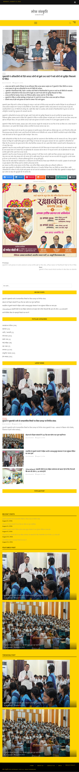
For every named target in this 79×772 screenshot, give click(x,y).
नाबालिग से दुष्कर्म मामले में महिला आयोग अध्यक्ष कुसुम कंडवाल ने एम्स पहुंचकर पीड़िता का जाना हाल (29, 306)
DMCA (60, 765)
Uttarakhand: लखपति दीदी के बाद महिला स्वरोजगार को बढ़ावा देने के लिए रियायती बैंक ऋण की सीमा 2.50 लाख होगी (35, 309)
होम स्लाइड (5, 357)
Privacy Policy (70, 765)
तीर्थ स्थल (5, 336)
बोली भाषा (5, 339)
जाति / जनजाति (6, 332)
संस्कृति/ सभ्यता (6, 353)
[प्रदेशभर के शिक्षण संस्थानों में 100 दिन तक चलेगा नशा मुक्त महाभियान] (13, 441)
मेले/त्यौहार (5, 343)
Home (32, 765)
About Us (40, 765)
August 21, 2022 (18, 83)
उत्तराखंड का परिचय (7, 325)
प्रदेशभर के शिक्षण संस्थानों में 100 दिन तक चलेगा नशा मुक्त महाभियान (21, 302)
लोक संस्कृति (39, 12)
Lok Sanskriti (7, 83)
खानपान (4, 329)
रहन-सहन (5, 346)
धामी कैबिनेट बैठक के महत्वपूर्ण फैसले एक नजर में (15, 313)
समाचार (4, 73)
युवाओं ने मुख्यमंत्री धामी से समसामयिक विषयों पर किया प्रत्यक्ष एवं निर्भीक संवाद (24, 299)
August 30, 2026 (40, 474)
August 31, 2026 (17, 424)
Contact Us (51, 765)
